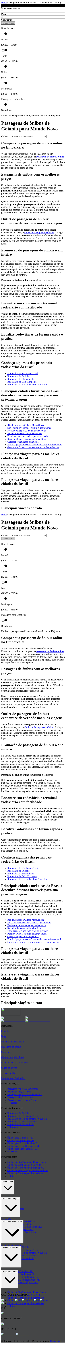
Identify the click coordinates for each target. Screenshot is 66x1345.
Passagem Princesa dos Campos (22, 1089)
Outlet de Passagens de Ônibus (39, 232)
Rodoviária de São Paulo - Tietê (22, 373)
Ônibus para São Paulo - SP (20, 1140)
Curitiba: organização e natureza (23, 441)
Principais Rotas (9, 1272)
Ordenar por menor (10, 136)
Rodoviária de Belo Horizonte (22, 381)
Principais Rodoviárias (12, 1221)
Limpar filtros (8, 23)
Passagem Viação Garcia (19, 1091)
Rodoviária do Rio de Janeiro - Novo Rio (27, 384)
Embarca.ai (55, 1341)
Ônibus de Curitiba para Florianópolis (25, 1167)
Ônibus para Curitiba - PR (20, 1137)
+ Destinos (12, 1151)
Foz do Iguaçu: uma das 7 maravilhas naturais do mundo (34, 444)
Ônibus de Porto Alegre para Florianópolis (27, 1170)
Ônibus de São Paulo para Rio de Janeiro (27, 1162)
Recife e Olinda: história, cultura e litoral (27, 439)
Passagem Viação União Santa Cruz (24, 1094)
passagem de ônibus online (50, 156)
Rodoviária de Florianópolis (20, 379)
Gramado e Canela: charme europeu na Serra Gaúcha (33, 447)
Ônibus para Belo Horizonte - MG (24, 1146)
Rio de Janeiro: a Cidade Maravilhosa (25, 425)
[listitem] (13, 1017)
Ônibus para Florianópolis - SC (22, 1148)
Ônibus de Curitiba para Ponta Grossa (25, 1173)
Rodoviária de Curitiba (18, 376)
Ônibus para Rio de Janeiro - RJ (22, 1143)
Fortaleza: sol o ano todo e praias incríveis (27, 436)
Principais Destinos (11, 1247)
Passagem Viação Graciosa (20, 1097)
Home (4, 2)
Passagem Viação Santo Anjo (21, 1100)
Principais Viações (10, 1198)
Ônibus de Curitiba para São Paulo (24, 1165)
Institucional (7, 1181)
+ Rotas (11, 1176)
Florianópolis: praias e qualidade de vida (26, 430)
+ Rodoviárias (14, 1127)
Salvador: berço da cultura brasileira (24, 433)
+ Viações (12, 1102)
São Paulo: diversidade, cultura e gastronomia (29, 428)
